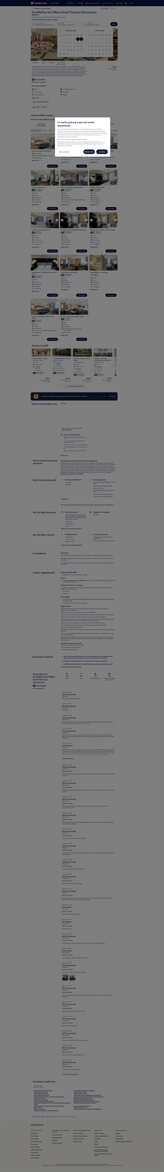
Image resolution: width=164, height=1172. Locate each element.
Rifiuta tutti (89, 152)
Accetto (102, 152)
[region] (82, 137)
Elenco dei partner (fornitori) (64, 145)
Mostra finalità (64, 152)
